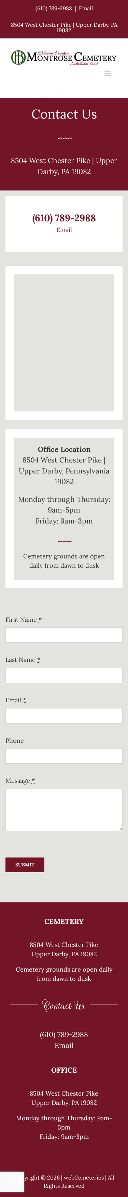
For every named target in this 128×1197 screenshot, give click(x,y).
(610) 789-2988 (53, 8)
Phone (14, 740)
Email (86, 8)
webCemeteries (84, 1177)
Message (20, 781)
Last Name (22, 660)
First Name (23, 620)
